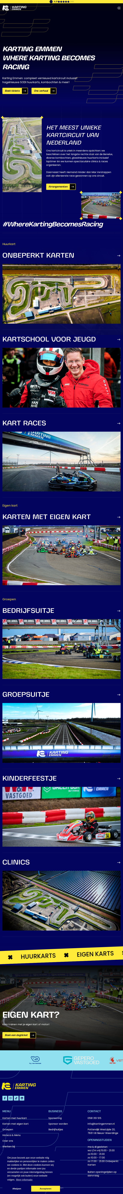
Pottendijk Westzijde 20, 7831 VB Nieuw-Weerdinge (103, 1131)
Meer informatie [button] (24, 1179)
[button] (119, 8)
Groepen (7, 1129)
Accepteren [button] (45, 1188)
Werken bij (8, 1146)
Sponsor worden (58, 1124)
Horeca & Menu (11, 1135)
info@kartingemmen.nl (101, 1124)
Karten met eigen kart (15, 1124)
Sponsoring (55, 1118)
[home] (14, 8)
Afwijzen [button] (16, 1188)
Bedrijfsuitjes (55, 1129)
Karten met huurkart (14, 1118)
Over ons (7, 1141)
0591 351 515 (94, 1118)
